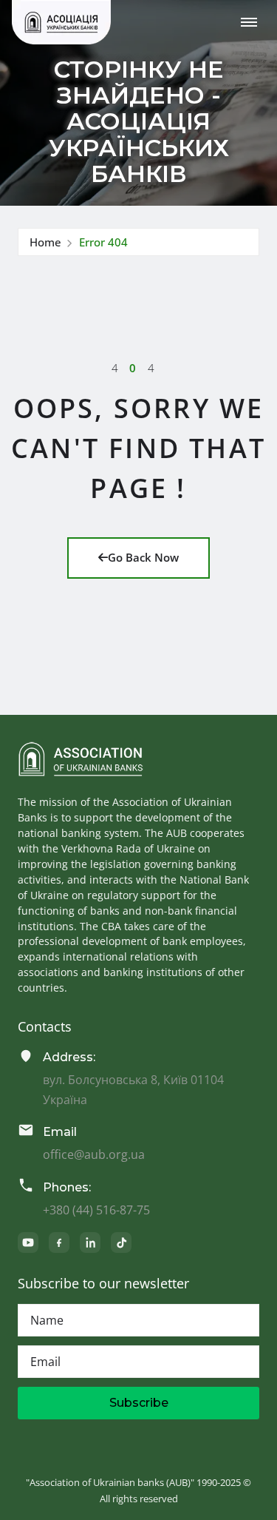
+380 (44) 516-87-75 (96, 1210)
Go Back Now (143, 557)
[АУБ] (80, 759)
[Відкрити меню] (249, 22)
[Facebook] (59, 1242)
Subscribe (138, 1403)
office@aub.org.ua (94, 1154)
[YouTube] (28, 1242)
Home (45, 242)
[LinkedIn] (90, 1242)
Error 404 (103, 242)
